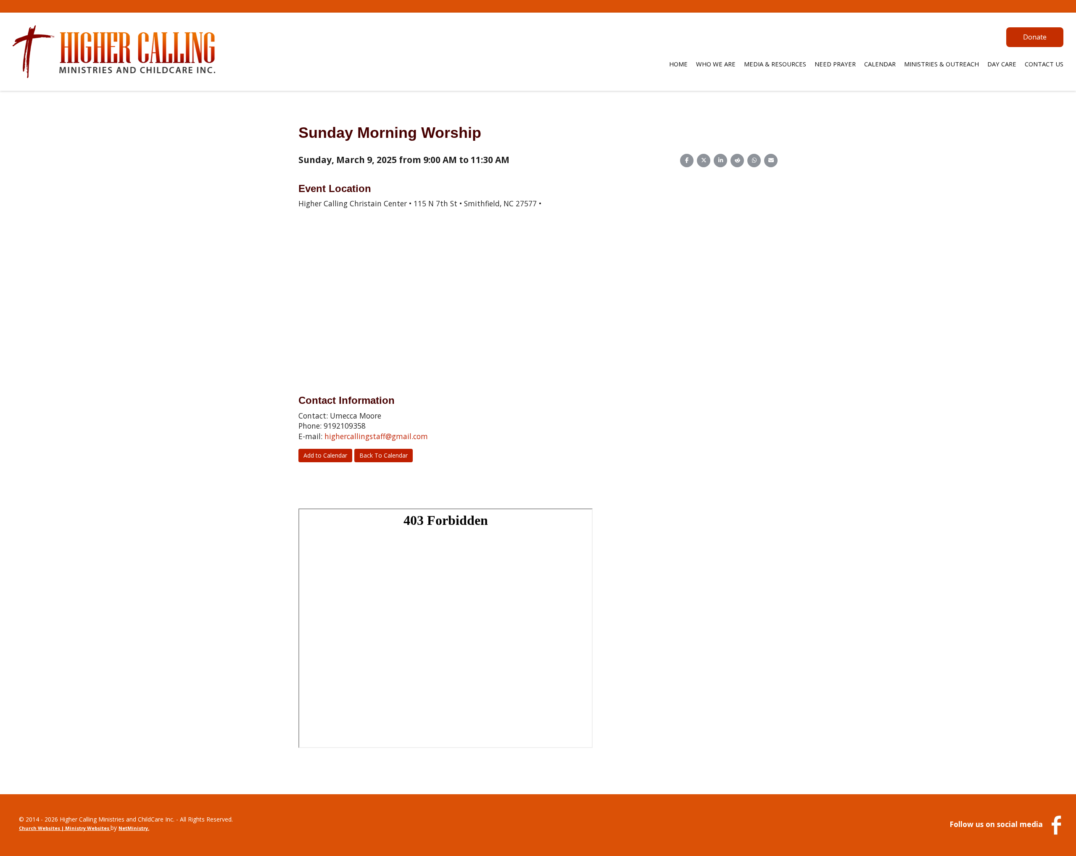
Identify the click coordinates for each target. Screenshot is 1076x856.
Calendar (880, 64)
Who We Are (716, 64)
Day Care (1001, 64)
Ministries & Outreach (941, 64)
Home (678, 64)
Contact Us (1044, 64)
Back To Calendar (383, 455)
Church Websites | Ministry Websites (65, 828)
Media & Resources (775, 64)
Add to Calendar (325, 455)
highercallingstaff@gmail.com (376, 436)
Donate (1035, 37)
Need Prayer (835, 64)
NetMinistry (133, 828)
